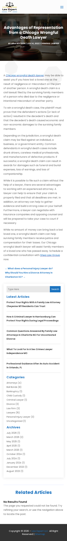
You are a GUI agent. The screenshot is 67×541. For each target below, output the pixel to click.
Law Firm (11, 408)
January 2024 (14, 462)
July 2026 (12, 432)
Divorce (11, 404)
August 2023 (13, 471)
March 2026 (13, 437)
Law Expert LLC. (40, 531)
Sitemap (40, 534)
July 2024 (12, 458)
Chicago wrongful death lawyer (25, 75)
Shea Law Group (50, 255)
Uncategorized (14, 421)
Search (55, 289)
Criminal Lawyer (50, 43)
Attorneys (12, 382)
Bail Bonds (12, 387)
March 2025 (13, 449)
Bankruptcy (13, 391)
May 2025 (12, 441)
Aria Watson (18, 43)
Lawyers (11, 412)
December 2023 (15, 466)
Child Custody (14, 395)
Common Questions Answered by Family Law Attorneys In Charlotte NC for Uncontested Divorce (32, 334)
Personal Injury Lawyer (18, 416)
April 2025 (12, 445)
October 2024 (14, 454)
